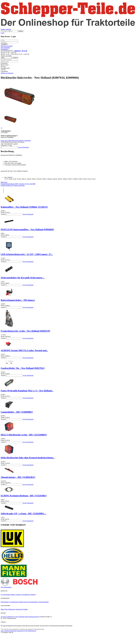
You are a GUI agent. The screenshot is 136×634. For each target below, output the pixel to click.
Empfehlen (27, 140)
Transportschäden (43, 602)
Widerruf (33, 594)
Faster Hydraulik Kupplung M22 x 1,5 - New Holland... (27, 390)
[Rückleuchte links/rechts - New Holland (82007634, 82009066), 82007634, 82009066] (10, 124)
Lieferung (18, 594)
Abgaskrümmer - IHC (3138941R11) (18, 477)
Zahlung (12, 594)
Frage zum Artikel (6, 140)
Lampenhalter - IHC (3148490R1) (17, 412)
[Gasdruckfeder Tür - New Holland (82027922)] (9, 364)
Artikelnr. (8, 29)
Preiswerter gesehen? (18, 140)
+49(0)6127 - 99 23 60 (20, 51)
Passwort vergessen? (7, 46)
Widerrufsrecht (31, 631)
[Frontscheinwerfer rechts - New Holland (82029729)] (9, 327)
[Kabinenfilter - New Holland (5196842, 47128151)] (9, 203)
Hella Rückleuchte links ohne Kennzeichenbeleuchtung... (28, 457)
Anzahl (3, 214)
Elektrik (25, 609)
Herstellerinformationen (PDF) (10, 184)
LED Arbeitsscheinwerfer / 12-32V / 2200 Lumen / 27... (27, 254)
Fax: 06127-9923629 (18, 616)
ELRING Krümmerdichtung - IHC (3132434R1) (24, 495)
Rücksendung (5, 602)
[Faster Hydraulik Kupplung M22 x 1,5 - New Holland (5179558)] (9, 386)
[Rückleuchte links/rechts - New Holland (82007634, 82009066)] (19, 111)
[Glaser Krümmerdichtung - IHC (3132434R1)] (9, 491)
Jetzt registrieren (5, 47)
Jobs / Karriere (5, 631)
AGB (25, 631)
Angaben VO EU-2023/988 (27, 184)
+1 (1, 128)
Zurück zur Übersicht (7, 73)
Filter (6, 609)
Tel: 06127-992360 (6, 616)
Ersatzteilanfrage (33, 602)
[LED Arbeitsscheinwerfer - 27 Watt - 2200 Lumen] (9, 250)
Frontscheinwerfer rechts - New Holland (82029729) (25, 331)
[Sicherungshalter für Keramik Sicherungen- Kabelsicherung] (9, 273)
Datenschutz (13, 631)
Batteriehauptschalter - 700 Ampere (18, 300)
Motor (2, 609)
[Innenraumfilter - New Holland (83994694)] (9, 225)
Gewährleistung (13, 602)
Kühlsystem (11, 609)
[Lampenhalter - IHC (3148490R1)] (9, 408)
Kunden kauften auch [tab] (7, 185)
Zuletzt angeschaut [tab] (19, 185)
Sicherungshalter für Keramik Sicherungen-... (22, 277)
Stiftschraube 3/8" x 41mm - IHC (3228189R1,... (23, 513)
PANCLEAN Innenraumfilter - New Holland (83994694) (27, 229)
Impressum (20, 631)
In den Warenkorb (23, 147)
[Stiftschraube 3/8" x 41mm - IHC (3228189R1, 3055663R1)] (9, 509)
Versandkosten (26, 594)
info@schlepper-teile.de (32, 616)
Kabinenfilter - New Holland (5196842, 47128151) (24, 207)
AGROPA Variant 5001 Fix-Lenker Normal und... (24, 350)
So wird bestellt (5, 594)
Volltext (3, 29)
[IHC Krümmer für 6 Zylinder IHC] (9, 473)
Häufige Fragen (23, 602)
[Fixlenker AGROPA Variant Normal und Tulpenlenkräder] (9, 346)
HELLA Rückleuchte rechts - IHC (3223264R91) (24, 435)
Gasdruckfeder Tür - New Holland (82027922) (23, 368)
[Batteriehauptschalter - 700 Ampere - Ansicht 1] (9, 296)
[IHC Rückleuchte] (9, 431)
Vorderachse (19, 609)
